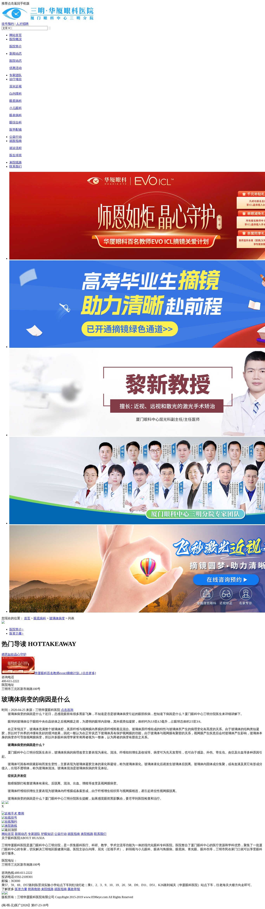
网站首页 (15, 35)
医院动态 (15, 60)
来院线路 (15, 162)
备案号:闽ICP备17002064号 (20, 901)
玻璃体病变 (57, 618)
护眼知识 (47, 834)
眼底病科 (15, 100)
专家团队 (15, 75)
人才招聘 (22, 23)
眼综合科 (15, 122)
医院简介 (15, 46)
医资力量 (16, 633)
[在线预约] (132, 822)
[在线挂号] (132, 818)
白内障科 (15, 93)
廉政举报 (74, 889)
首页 (27, 618)
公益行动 (15, 136)
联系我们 (15, 166)
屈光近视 (15, 86)
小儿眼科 (15, 108)
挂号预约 (8, 23)
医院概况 (15, 39)
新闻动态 (15, 53)
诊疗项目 (15, 79)
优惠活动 (15, 68)
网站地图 (8, 868)
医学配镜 (15, 129)
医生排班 (15, 155)
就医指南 (15, 140)
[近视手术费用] (132, 814)
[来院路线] (132, 826)
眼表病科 (15, 115)
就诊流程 (15, 148)
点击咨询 (67, 709)
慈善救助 (34, 889)
